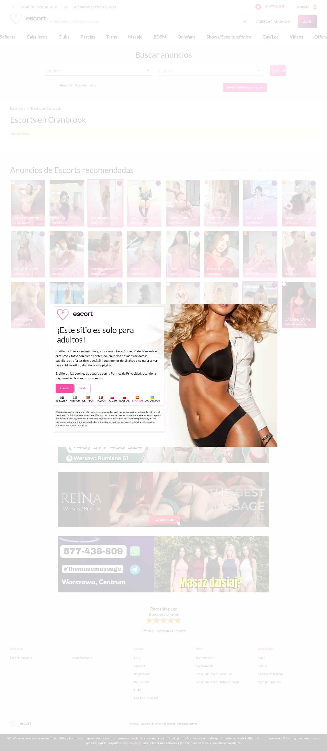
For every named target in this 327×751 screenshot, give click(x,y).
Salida (82, 388)
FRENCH (74, 400)
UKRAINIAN (152, 400)
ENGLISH (61, 400)
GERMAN (88, 400)
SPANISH (137, 400)
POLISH (112, 400)
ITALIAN (101, 400)
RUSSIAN (124, 400)
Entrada (64, 388)
